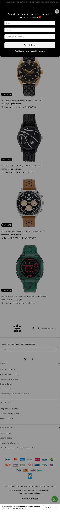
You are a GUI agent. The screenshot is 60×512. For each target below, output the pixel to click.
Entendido (50, 507)
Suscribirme (30, 45)
